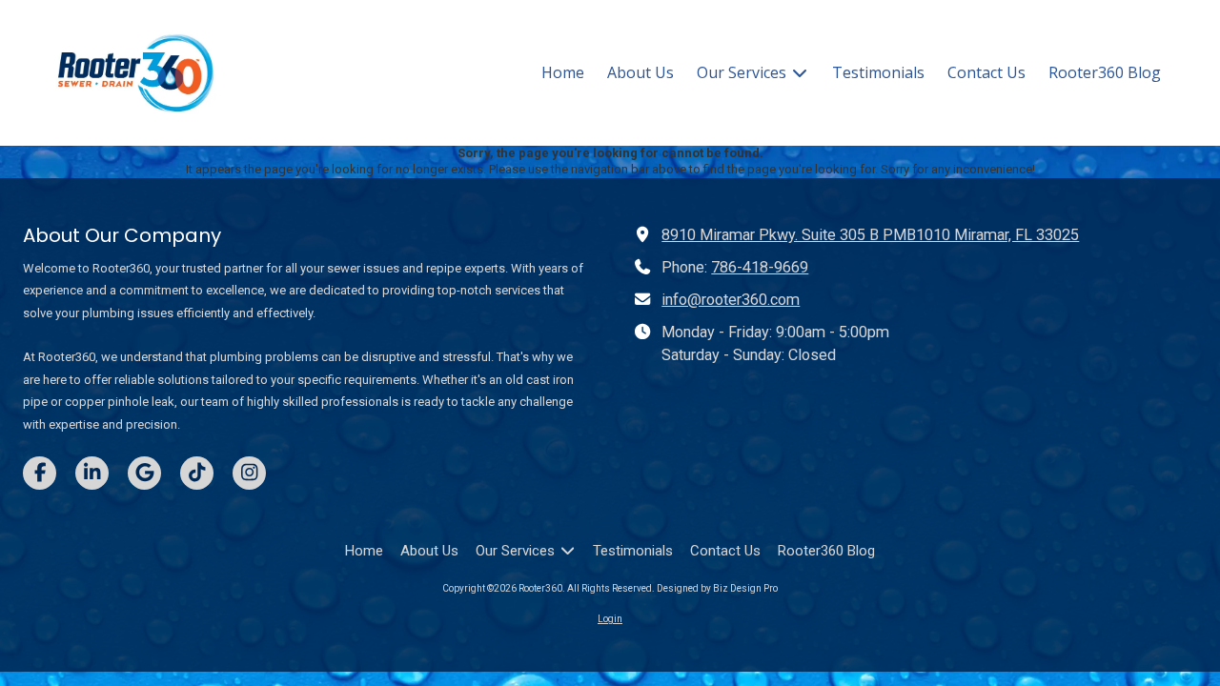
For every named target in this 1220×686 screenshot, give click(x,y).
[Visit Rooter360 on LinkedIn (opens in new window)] (92, 473)
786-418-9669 (759, 267)
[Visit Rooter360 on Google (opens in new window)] (144, 473)
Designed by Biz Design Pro (717, 588)
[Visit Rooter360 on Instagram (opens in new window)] (249, 473)
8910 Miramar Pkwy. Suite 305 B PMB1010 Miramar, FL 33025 (870, 235)
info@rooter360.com (730, 300)
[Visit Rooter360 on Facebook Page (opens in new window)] (39, 473)
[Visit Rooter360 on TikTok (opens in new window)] (197, 473)
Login (610, 619)
